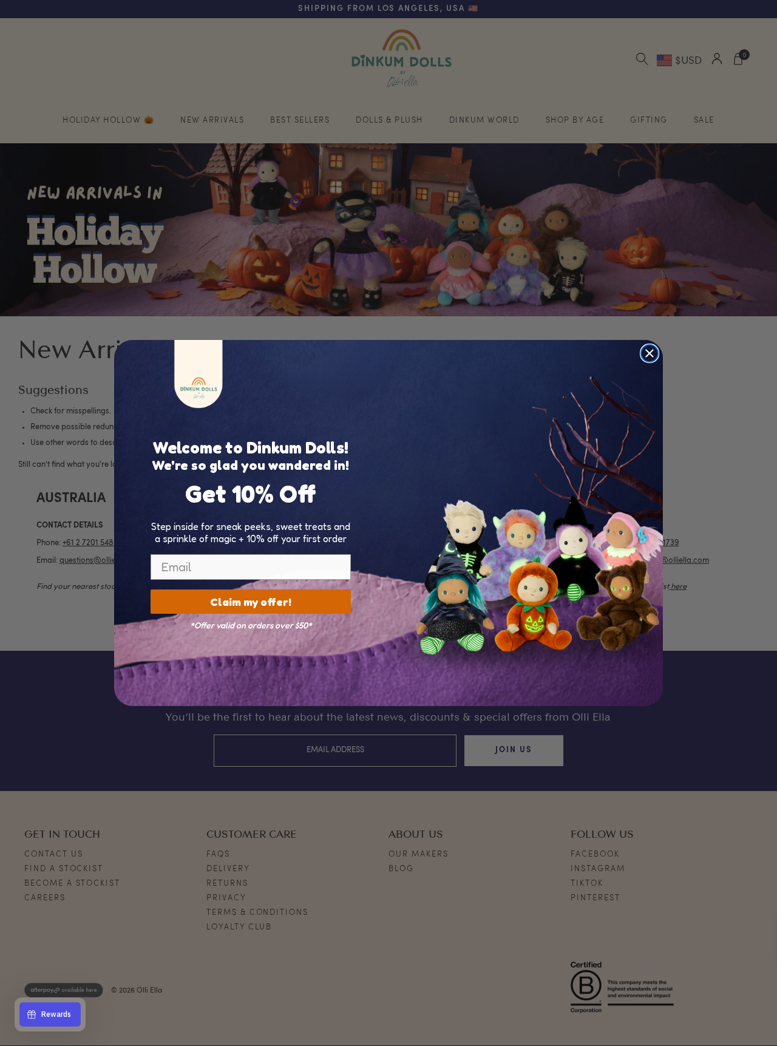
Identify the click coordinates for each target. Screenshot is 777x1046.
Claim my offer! (250, 601)
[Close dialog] (649, 353)
